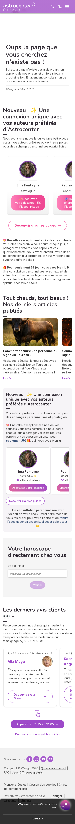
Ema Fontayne (28, 471)
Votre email (16, 566)
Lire (5, 378)
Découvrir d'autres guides (35, 225)
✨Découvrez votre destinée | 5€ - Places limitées (28, 202)
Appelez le (35, 724)
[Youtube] (43, 759)
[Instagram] (36, 759)
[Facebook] (29, 759)
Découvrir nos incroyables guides (37, 734)
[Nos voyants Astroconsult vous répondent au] (60, 6)
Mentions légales (15, 784)
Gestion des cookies (42, 784)
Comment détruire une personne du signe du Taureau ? (30, 353)
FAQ (6, 772)
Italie (42, 796)
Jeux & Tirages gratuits (27, 772)
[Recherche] (52, 6)
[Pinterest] (50, 759)
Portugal (56, 796)
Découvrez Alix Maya (24, 696)
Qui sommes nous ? (53, 768)
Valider (37, 585)
